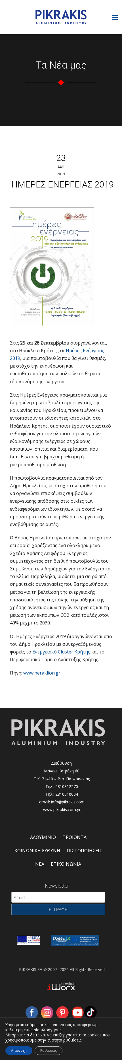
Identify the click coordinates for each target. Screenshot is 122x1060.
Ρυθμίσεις (48, 1050)
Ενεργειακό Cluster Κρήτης (61, 652)
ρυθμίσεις (72, 1040)
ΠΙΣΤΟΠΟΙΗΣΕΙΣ (84, 850)
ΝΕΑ (39, 864)
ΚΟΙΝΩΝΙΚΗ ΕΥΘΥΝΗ (37, 850)
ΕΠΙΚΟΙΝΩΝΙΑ (66, 864)
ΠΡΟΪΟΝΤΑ (74, 837)
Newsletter (57, 885)
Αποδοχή (19, 1050)
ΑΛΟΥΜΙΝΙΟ (43, 837)
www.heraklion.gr (41, 673)
